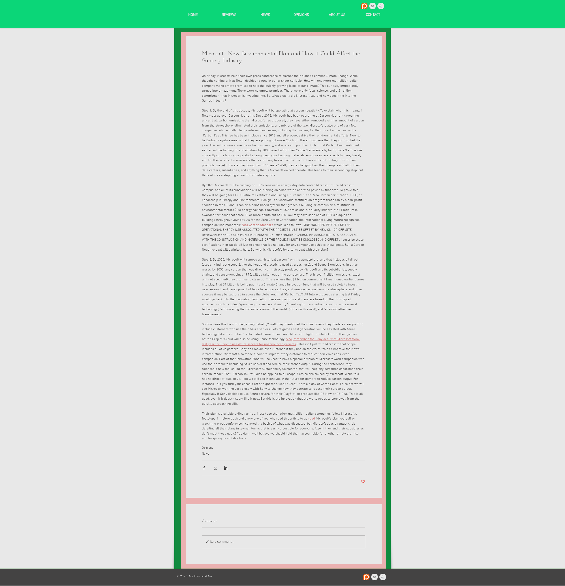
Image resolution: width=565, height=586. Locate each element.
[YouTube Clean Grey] (380, 6)
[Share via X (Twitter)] (215, 468)
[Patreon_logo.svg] (364, 6)
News (205, 454)
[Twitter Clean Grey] (372, 6)
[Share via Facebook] (204, 468)
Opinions (207, 448)
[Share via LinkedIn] (226, 468)
